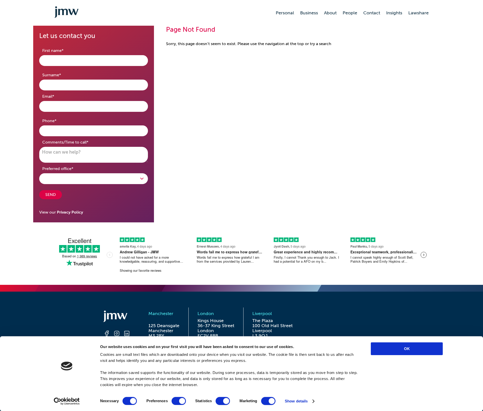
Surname (59, 75)
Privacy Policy (70, 212)
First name (60, 50)
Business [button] (309, 12)
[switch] (179, 401)
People (350, 12)
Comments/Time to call (73, 142)
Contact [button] (371, 12)
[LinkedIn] (126, 334)
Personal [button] (285, 12)
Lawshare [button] (418, 12)
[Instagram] (116, 334)
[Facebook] (106, 334)
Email (56, 96)
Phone (57, 120)
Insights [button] (394, 12)
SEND (50, 194)
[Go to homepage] (66, 13)
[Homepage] (116, 317)
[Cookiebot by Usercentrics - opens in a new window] (67, 401)
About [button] (330, 12)
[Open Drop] (93, 178)
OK (407, 349)
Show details (296, 401)
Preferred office (65, 168)
